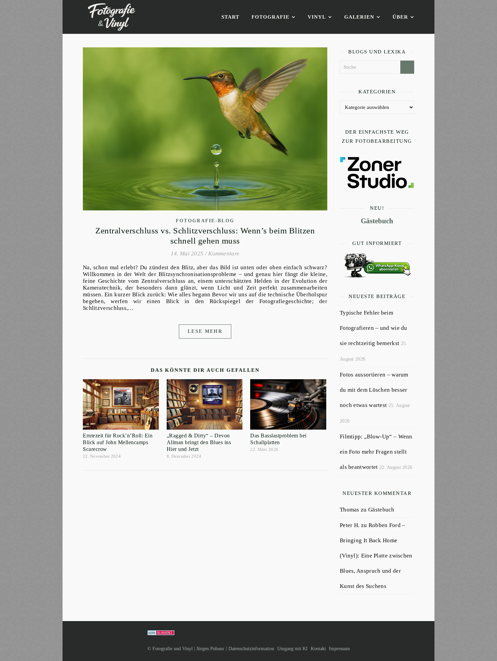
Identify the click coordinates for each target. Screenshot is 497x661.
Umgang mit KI (292, 648)
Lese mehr (205, 331)
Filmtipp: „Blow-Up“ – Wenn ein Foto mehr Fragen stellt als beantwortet (376, 451)
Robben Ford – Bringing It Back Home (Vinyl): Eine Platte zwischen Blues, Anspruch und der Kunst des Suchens (376, 555)
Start (230, 17)
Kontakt (318, 648)
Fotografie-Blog (205, 220)
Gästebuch (377, 221)
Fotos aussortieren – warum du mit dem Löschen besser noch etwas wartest (374, 389)
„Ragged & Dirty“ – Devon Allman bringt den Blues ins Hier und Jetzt (199, 442)
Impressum (339, 648)
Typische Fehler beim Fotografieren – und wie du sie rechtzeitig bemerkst (373, 328)
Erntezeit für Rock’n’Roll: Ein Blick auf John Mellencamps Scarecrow (117, 442)
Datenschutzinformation (251, 648)
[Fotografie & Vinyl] (111, 17)
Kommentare (223, 253)
